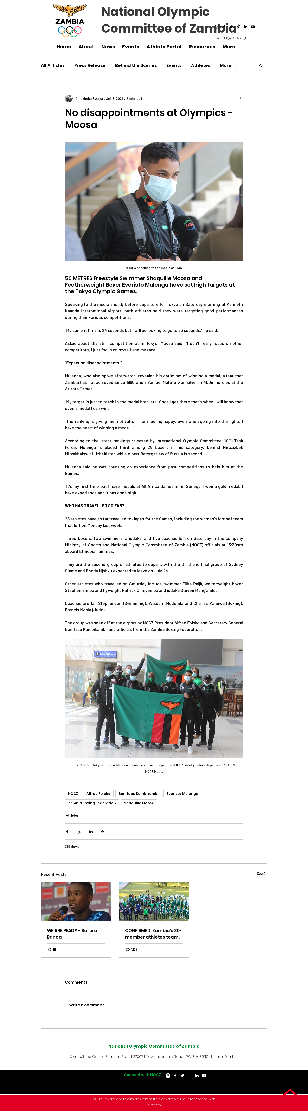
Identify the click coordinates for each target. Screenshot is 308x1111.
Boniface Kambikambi (138, 793)
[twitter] (231, 26)
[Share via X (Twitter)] (79, 831)
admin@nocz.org (231, 37)
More (225, 65)
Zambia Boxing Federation (92, 803)
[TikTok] (238, 26)
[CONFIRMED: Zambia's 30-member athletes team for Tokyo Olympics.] (154, 901)
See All (262, 873)
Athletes (200, 65)
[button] (261, 65)
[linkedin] (245, 26)
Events (174, 65)
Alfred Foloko (98, 793)
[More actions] (240, 98)
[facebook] (224, 26)
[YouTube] (252, 26)
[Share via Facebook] (67, 831)
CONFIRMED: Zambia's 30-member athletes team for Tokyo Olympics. (153, 934)
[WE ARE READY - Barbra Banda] (76, 901)
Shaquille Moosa (139, 803)
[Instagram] (216, 26)
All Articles (53, 65)
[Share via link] (102, 831)
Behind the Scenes (136, 65)
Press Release (90, 65)
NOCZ (73, 793)
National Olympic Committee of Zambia (169, 20)
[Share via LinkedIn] (91, 831)
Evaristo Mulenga (182, 793)
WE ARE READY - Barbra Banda (72, 934)
